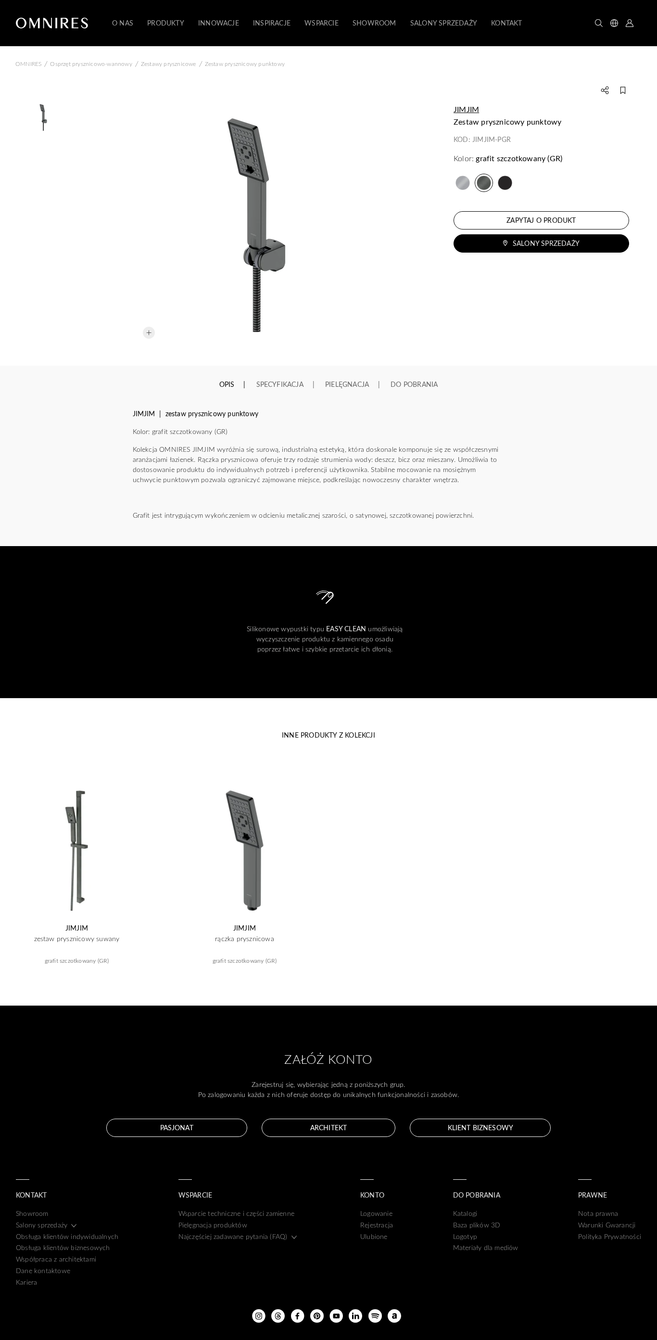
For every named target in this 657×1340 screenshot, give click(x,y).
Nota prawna (598, 1213)
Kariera (26, 1282)
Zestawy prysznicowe (168, 63)
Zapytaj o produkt (541, 220)
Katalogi (465, 1213)
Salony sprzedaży (546, 243)
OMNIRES (28, 63)
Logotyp (465, 1236)
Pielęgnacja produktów (212, 1224)
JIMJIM (466, 109)
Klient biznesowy (480, 1127)
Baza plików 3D (477, 1224)
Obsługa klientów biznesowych (63, 1247)
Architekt (328, 1127)
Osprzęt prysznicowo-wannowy (91, 63)
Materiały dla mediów (485, 1247)
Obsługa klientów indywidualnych (67, 1236)
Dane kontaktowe (43, 1270)
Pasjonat (176, 1127)
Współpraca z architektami (56, 1258)
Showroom (32, 1213)
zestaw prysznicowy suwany (77, 938)
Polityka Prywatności (609, 1236)
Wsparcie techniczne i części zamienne (236, 1213)
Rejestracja (376, 1224)
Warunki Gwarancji (606, 1224)
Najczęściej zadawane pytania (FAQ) (233, 1236)
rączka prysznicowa (244, 938)
